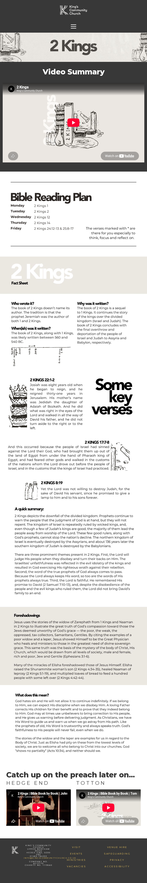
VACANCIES (76, 866)
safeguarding (117, 853)
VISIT (76, 847)
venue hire (117, 847)
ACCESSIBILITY (117, 866)
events (76, 853)
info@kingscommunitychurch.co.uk (50, 858)
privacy (117, 859)
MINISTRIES (76, 859)
